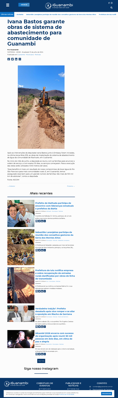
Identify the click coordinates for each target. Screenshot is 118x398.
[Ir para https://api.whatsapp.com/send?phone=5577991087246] (73, 386)
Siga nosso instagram (41, 368)
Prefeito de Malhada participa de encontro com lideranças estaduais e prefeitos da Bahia (54, 206)
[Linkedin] (42, 221)
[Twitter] (39, 221)
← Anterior (11, 186)
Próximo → (71, 186)
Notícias (38, 54)
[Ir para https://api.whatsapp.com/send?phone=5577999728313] (44, 386)
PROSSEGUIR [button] (106, 393)
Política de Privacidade (66, 394)
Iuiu (47, 281)
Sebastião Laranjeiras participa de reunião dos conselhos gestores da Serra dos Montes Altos (50, 14)
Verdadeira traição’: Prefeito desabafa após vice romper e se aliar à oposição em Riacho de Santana (55, 311)
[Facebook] (36, 221)
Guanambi (21, 54)
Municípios (30, 54)
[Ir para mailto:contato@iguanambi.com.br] (101, 383)
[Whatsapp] (45, 221)
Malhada (48, 211)
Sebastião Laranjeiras (63, 240)
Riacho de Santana (63, 316)
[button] (24, 5)
